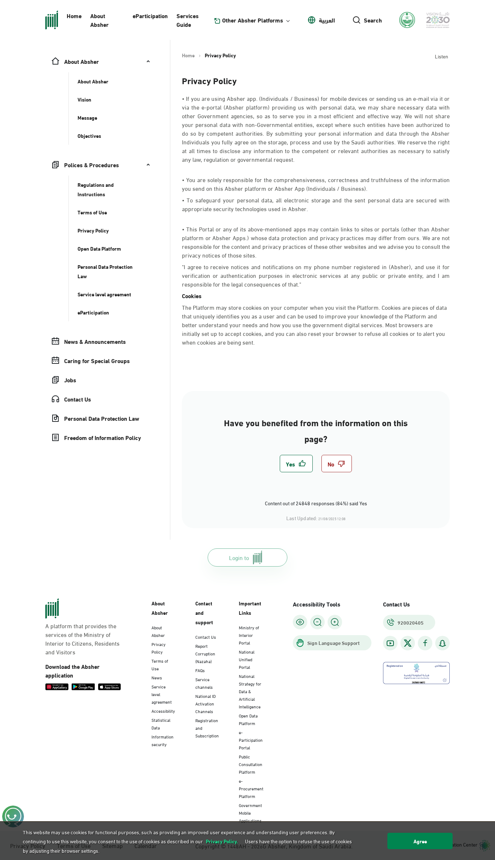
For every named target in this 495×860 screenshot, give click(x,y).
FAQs (200, 670)
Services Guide (187, 19)
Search (373, 20)
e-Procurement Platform (251, 788)
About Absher (99, 19)
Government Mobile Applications (250, 812)
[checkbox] (296, 463)
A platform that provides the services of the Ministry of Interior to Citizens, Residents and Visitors (82, 638)
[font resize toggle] (317, 622)
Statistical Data (160, 723)
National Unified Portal (246, 659)
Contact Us (205, 637)
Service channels (204, 683)
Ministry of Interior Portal (249, 634)
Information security (162, 740)
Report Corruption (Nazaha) (205, 653)
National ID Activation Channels (205, 703)
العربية (327, 20)
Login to (239, 557)
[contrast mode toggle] (300, 622)
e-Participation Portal (251, 739)
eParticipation (150, 15)
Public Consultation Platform (250, 763)
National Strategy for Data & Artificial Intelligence (250, 691)
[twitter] (407, 643)
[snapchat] (442, 643)
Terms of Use (159, 664)
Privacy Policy (158, 647)
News (156, 677)
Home (74, 15)
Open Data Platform (248, 719)
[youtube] (390, 643)
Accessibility (163, 711)
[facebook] (425, 643)
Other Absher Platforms (252, 20)
